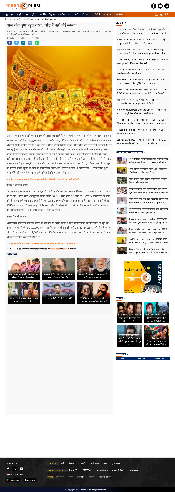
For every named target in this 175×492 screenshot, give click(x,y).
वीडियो (71, 463)
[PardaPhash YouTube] (160, 8)
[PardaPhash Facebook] (153, 8)
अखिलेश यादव (132, 470)
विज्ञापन (91, 477)
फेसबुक (52, 249)
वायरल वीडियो (117, 470)
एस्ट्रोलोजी (95, 14)
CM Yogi (87, 470)
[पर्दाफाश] (23, 10)
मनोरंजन (84, 14)
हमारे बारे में (60, 477)
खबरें (62, 463)
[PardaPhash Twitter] (166, 8)
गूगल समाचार (116, 463)
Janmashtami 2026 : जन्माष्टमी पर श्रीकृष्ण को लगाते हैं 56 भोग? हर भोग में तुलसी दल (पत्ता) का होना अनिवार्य (141, 142)
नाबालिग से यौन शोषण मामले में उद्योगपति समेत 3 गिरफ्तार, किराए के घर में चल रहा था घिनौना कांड (44, 243)
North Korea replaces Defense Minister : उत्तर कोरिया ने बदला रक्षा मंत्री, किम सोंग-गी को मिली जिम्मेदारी (142, 112)
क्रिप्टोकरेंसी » (122, 354)
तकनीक (61, 14)
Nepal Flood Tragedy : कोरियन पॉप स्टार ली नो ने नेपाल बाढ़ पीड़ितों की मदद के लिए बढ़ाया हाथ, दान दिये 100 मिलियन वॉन (142, 92)
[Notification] (156, 15)
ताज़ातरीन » (121, 23)
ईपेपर (105, 463)
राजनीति (42, 14)
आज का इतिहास (102, 470)
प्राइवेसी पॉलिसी (105, 477)
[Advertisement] (59, 337)
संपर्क (71, 477)
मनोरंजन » (120, 298)
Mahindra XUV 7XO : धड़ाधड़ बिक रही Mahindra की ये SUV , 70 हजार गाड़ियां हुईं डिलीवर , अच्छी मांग (140, 82)
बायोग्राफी (95, 463)
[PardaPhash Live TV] (161, 15)
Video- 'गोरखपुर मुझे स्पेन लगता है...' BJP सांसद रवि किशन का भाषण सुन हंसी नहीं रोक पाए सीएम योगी (142, 62)
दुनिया (33, 14)
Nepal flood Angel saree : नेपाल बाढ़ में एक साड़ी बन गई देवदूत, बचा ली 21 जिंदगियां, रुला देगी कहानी (141, 42)
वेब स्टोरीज (118, 14)
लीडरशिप (80, 477)
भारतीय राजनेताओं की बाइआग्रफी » (130, 152)
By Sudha (11, 38)
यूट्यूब (57, 249)
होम (12, 14)
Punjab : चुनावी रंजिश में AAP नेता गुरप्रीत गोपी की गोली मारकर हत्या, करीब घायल (140, 132)
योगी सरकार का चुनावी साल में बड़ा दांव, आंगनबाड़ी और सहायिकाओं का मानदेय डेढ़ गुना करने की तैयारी (45, 179)
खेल (69, 14)
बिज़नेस (51, 14)
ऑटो (76, 14)
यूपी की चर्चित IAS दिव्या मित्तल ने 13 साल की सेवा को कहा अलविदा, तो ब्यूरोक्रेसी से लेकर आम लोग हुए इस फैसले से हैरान (141, 52)
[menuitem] (12, 14)
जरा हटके (106, 14)
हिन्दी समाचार (9, 19)
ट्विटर (65, 249)
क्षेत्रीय (19, 14)
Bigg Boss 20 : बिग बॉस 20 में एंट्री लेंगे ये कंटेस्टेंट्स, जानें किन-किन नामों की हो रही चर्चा (141, 72)
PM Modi (73, 470)
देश (27, 14)
